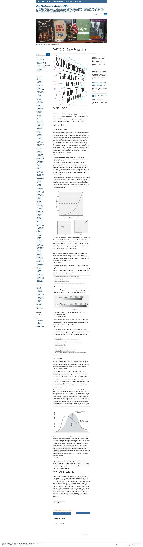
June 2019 (39, 200)
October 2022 (40, 142)
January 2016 (40, 258)
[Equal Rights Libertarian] (71, 30)
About (43, 1)
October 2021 (40, 159)
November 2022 (40, 141)
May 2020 (39, 184)
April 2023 (39, 134)
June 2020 (39, 182)
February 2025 (40, 102)
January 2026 (40, 87)
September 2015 (40, 264)
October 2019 (40, 194)
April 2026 (39, 82)
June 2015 (39, 268)
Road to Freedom (69, 1)
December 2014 (40, 277)
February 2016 (40, 257)
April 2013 (39, 305)
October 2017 (40, 228)
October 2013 (40, 297)
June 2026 (39, 79)
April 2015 (39, 271)
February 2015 (40, 274)
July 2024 (39, 112)
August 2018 (39, 214)
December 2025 (40, 88)
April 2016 (39, 254)
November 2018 (40, 210)
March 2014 (39, 290)
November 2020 (40, 175)
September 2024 (40, 109)
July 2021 (39, 164)
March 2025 (39, 101)
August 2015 (39, 265)
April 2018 (39, 220)
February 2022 (40, 154)
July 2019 (39, 198)
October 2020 (40, 177)
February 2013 (40, 308)
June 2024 (39, 114)
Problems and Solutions (58, 1)
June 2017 (39, 234)
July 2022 (39, 147)
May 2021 (39, 167)
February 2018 (40, 222)
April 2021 (39, 168)
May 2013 (39, 304)
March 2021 (39, 169)
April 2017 (39, 237)
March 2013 (39, 307)
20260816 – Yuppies (41, 62)
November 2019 (40, 192)
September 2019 (40, 195)
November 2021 (40, 158)
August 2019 (39, 197)
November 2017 (40, 227)
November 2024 (40, 107)
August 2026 (39, 76)
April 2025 (39, 99)
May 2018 (39, 218)
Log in (38, 322)
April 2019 (39, 202)
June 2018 (39, 217)
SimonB (55, 510)
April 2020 (39, 185)
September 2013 (40, 298)
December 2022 (40, 139)
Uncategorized (42, 44)
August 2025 (39, 94)
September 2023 (40, 127)
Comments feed (40, 324)
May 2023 (39, 132)
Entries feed (39, 323)
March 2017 (39, 238)
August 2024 (39, 111)
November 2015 (40, 261)
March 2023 (39, 135)
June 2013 (39, 303)
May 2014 (39, 287)
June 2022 (39, 148)
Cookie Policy (29, 544)
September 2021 (40, 161)
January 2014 (40, 293)
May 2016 (39, 253)
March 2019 (39, 204)
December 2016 (40, 243)
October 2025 (40, 91)
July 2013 (39, 301)
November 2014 (40, 278)
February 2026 (40, 85)
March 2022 (39, 152)
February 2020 (40, 188)
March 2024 (39, 118)
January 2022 (40, 155)
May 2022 (39, 149)
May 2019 (39, 201)
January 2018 (40, 224)
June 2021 (39, 165)
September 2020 (40, 178)
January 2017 (40, 241)
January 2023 (40, 138)
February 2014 (40, 291)
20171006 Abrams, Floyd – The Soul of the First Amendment (62, 513)
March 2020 (39, 187)
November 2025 (40, 89)
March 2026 (39, 84)
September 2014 (40, 281)
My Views (49, 1)
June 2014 (39, 285)
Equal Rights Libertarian (52, 5)
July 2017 (39, 233)
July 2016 (39, 250)
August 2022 (39, 145)
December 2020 (40, 174)
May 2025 (39, 98)
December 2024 (40, 105)
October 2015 (40, 263)
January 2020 (40, 190)
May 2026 (39, 81)
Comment (85, 534)
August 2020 (39, 180)
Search (105, 14)
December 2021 (40, 157)
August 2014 (39, 283)
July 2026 (39, 78)
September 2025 (40, 92)
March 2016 (39, 255)
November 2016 (40, 244)
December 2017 (40, 225)
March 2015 (39, 273)
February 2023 (40, 137)
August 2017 (39, 231)
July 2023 (39, 129)
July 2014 (39, 284)
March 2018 (39, 221)
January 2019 (40, 207)
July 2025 (39, 95)
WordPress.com (40, 326)
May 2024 (39, 115)
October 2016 (40, 245)
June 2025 (39, 97)
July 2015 (39, 267)
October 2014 (40, 280)
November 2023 (40, 124)
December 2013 (40, 294)
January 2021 (40, 172)
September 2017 (40, 230)
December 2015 (40, 260)
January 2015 (40, 275)
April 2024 (39, 117)
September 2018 (40, 212)
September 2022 (40, 144)
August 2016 (39, 248)
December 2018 (40, 208)
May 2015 (39, 270)
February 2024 (40, 119)
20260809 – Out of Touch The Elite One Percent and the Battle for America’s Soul (43, 65)
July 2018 (39, 215)
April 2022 (39, 151)
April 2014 (39, 288)
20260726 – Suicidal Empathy (43, 71)
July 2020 (39, 181)
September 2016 (40, 247)
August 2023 (39, 128)
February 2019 (40, 205)
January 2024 (40, 121)
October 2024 (40, 108)
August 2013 (39, 300)
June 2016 (39, 251)
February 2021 (40, 171)
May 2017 (39, 235)
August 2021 (39, 162)
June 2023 (39, 131)
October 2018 (40, 211)
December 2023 (40, 122)
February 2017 (40, 240)
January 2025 (40, 104)
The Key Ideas (78, 1)
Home (38, 1)
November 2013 (40, 295)
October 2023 (40, 125)
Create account (40, 320)
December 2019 (40, 191)
